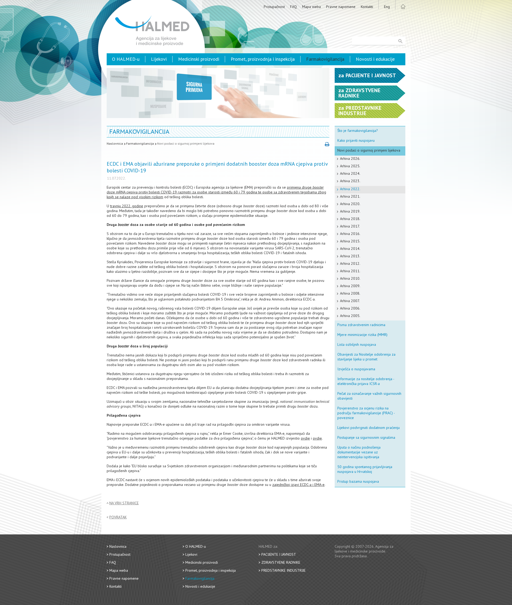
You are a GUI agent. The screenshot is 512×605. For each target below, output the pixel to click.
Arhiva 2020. (350, 203)
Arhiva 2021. (350, 196)
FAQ (293, 6)
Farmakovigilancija (325, 59)
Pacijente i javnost (278, 554)
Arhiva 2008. (350, 293)
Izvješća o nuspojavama (356, 369)
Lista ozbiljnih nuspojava (356, 344)
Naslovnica (115, 143)
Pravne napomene (340, 6)
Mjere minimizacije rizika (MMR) (362, 334)
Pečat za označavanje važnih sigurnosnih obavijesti (369, 396)
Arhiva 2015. (350, 241)
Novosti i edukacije (375, 59)
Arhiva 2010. (350, 278)
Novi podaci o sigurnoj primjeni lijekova (185, 143)
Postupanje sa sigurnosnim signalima (366, 437)
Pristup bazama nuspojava (358, 481)
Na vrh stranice (124, 503)
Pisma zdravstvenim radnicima (361, 324)
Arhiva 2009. (350, 285)
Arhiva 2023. (350, 180)
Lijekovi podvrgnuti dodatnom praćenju (368, 427)
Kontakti (367, 6)
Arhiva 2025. (350, 166)
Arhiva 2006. (350, 308)
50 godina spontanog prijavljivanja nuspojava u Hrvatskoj (364, 469)
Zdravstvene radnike (280, 562)
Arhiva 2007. (350, 300)
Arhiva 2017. (350, 226)
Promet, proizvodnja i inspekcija (263, 59)
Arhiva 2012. (350, 263)
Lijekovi (159, 59)
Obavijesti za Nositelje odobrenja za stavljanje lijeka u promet (366, 357)
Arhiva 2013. (350, 256)
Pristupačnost (274, 6)
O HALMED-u (125, 59)
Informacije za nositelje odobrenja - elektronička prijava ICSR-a (365, 381)
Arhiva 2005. (350, 315)
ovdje (305, 438)
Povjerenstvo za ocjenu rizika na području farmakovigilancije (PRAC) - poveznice (366, 413)
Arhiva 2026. (350, 158)
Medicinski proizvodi (198, 59)
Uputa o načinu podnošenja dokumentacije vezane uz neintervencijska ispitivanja (359, 452)
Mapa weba (311, 6)
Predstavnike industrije (283, 570)
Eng (387, 6)
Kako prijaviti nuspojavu (356, 140)
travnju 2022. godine (126, 206)
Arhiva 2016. (350, 233)
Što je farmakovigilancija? (357, 130)
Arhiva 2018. (350, 218)
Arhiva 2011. (350, 271)
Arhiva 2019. (350, 211)
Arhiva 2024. (350, 173)
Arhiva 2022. (350, 188)
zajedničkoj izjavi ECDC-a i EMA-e (298, 484)
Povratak (118, 517)
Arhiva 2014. (350, 248)
